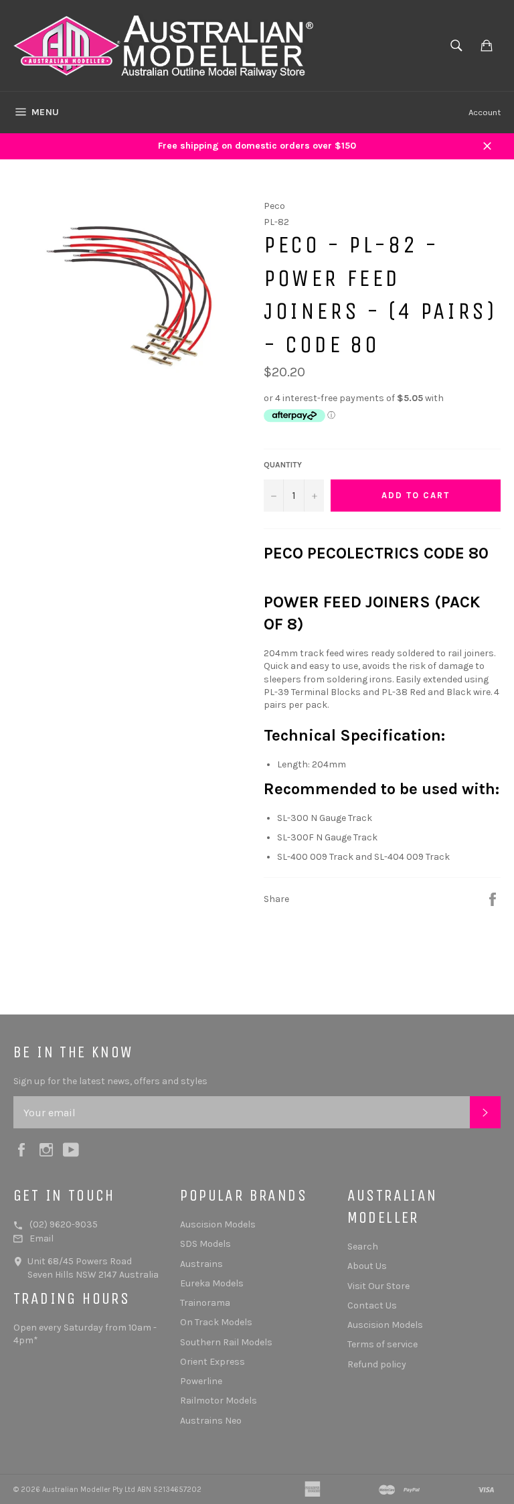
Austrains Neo (211, 1420)
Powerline (201, 1381)
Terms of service (382, 1344)
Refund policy (376, 1364)
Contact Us (372, 1305)
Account (484, 112)
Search (362, 1246)
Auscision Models (218, 1224)
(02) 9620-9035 (63, 1224)
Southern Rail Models (226, 1342)
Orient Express (212, 1361)
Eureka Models (212, 1283)
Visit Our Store (378, 1286)
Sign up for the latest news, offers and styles (110, 1081)
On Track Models (216, 1322)
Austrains (201, 1264)
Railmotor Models (218, 1400)
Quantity (283, 464)
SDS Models (205, 1244)
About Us (367, 1266)
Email (41, 1238)
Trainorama (205, 1302)
